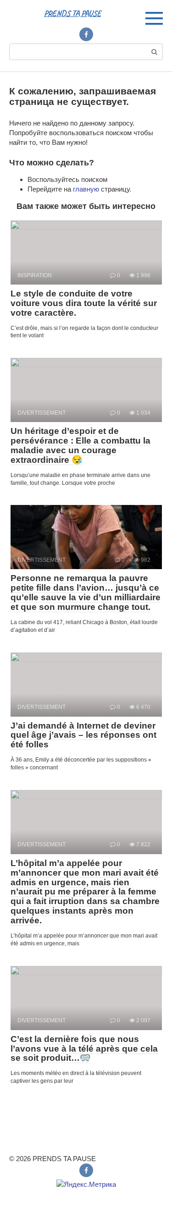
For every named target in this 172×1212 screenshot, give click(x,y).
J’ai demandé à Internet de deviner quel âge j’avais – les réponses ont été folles (83, 735)
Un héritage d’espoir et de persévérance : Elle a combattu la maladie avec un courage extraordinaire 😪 (80, 445)
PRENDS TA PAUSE (72, 13)
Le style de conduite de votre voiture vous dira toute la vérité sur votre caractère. (84, 303)
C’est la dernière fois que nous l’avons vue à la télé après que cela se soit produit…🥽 (84, 1048)
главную (86, 189)
